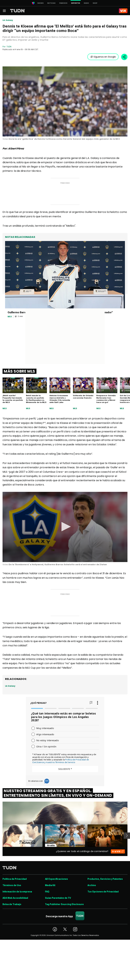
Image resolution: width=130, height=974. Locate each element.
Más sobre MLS (19, 371)
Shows (40, 3)
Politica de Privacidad (15, 879)
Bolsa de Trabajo (12, 904)
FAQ (47, 891)
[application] (65, 101)
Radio (86, 3)
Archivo (92, 885)
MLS (5, 408)
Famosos (63, 3)
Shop (95, 3)
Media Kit (50, 885)
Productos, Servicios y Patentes (105, 879)
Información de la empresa (17, 891)
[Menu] (4, 10)
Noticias (51, 3)
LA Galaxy (8, 20)
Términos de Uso (12, 885)
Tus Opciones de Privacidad (103, 891)
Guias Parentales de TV (58, 898)
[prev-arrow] (0, 835)
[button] (65, 527)
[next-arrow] (127, 835)
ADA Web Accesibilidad (15, 898)
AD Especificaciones (56, 879)
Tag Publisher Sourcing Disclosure (64, 904)
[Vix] (123, 10)
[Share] (124, 57)
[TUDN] (17, 10)
